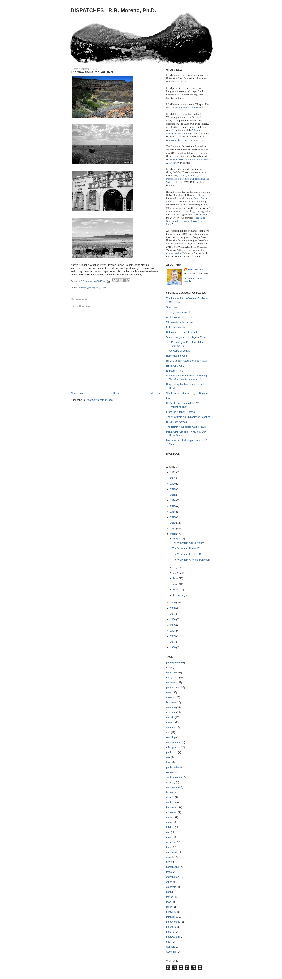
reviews (170, 772)
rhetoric (170, 817)
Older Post (155, 393)
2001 (173, 641)
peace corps (173, 687)
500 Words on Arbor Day (179, 322)
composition (173, 787)
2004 (173, 630)
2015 (173, 506)
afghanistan (172, 876)
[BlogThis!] (117, 280)
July (176, 567)
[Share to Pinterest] (128, 280)
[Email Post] (108, 281)
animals (170, 727)
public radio (172, 767)
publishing (171, 752)
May (176, 578)
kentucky (171, 911)
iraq (168, 832)
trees (169, 871)
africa (169, 881)
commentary (173, 742)
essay (169, 822)
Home (116, 393)
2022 (173, 472)
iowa (168, 901)
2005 (173, 625)
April (176, 584)
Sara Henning (198, 214)
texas (169, 847)
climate (170, 797)
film (168, 862)
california (171, 886)
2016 (173, 500)
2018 (173, 494)
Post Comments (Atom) (99, 400)
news (169, 692)
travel (103, 287)
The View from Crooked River (188, 554)
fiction (169, 792)
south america (174, 777)
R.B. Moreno (195, 270)
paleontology (173, 921)
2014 (173, 511)
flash (169, 891)
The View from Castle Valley (188, 542)
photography (94, 287)
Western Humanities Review (188, 107)
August (177, 538)
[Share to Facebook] (124, 280)
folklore (170, 827)
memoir (170, 722)
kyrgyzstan (172, 677)
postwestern (173, 936)
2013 (173, 517)
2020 (173, 483)
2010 (173, 534)
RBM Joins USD (175, 365)
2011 (173, 528)
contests (171, 802)
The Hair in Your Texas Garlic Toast (186, 426)
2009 (173, 602)
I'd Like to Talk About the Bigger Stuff (187, 360)
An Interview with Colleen (180, 317)
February (178, 595)
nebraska (171, 842)
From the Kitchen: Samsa (180, 411)
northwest (82, 287)
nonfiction (171, 672)
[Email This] (113, 280)
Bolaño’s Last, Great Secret (181, 332)
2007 (173, 613)
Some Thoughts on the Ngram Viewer (187, 337)
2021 (173, 478)
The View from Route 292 (186, 548)
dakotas (170, 697)
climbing (170, 782)
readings (171, 712)
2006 (173, 619)
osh (168, 732)
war (168, 757)
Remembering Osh (176, 355)
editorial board (179, 81)
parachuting (172, 867)
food (168, 762)
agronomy (171, 852)
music (169, 837)
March (177, 589)
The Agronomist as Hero (179, 312)
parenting (171, 926)
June (176, 572)
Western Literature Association (183, 132)
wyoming (171, 951)
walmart (170, 946)
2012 (173, 522)
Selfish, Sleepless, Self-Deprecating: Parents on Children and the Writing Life (187, 178)
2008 (173, 608)
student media (173, 253)
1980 (173, 647)
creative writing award (177, 139)
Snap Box (171, 307)
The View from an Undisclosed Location (188, 416)
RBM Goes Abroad (176, 421)
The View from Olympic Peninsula (191, 559)
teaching (171, 737)
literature (171, 702)
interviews (171, 812)
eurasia (170, 717)
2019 (173, 489)
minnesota (172, 916)
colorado (171, 707)
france (169, 896)
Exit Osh (171, 398)
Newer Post (77, 393)
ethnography (173, 747)
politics (170, 931)
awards (170, 857)
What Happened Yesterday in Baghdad (187, 393)
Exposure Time (174, 370)
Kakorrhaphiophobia (177, 327)
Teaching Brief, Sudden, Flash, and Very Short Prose (185, 221)
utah (168, 941)
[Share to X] (121, 280)
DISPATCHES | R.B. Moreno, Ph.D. (113, 10)
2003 (173, 636)
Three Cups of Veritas (178, 350)
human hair (172, 807)
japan (169, 906)
